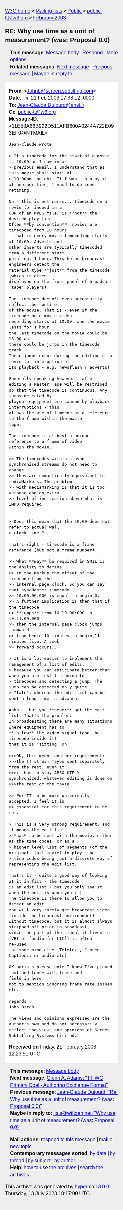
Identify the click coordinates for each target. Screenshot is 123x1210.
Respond (92, 52)
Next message (73, 66)
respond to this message (68, 1139)
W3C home (17, 11)
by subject (39, 1160)
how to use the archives (50, 1167)
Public (74, 11)
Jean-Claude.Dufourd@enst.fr (50, 105)
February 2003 (49, 17)
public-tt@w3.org (37, 112)
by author (64, 1160)
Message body (62, 52)
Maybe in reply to (53, 73)
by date (98, 1153)
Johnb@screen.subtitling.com (60, 91)
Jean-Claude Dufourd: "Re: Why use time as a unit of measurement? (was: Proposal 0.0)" (64, 1099)
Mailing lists (49, 11)
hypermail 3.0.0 (92, 1186)
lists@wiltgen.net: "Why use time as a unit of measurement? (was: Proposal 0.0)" (62, 1120)
